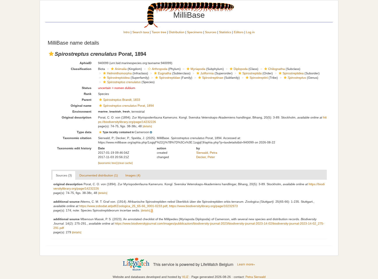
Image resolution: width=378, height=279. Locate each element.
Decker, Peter (205, 157)
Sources (210, 32)
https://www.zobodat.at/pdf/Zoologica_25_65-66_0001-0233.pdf (123, 206)
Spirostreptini (259, 77)
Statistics (225, 32)
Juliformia (207, 73)
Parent (86, 99)
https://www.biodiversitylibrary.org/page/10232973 (203, 206)
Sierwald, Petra (206, 152)
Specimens (194, 32)
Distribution (176, 32)
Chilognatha (276, 69)
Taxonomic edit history (74, 148)
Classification (81, 69)
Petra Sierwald (255, 277)
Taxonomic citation (77, 138)
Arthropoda (159, 69)
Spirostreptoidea (118, 77)
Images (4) (132, 175)
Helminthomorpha (119, 73)
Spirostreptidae (169, 77)
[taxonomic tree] (107, 163)
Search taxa (140, 32)
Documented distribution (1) (98, 175)
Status (86, 88)
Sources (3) (64, 175)
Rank (87, 94)
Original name (81, 105)
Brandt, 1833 (121, 99)
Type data (84, 132)
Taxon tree (159, 32)
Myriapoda (198, 69)
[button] (51, 53)
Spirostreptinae (212, 77)
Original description (76, 117)
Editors (238, 32)
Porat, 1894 (128, 105)
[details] (147, 126)
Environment (81, 111)
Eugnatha (164, 73)
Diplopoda (241, 69)
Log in (250, 32)
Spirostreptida (252, 73)
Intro (126, 32)
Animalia (121, 69)
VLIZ (185, 277)
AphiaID (85, 63)
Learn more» (246, 264)
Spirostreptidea (293, 73)
